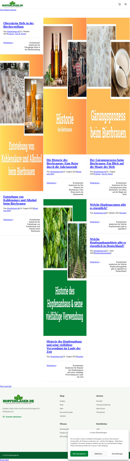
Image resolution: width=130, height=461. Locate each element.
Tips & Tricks (20, 34)
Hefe (61, 408)
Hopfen (80, 356)
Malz (61, 405)
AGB (98, 429)
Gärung (11, 34)
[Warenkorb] (119, 4)
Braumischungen (66, 412)
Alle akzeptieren (79, 454)
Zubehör (63, 416)
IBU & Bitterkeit (65, 436)
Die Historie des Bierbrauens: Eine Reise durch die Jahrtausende (62, 163)
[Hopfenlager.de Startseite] (13, 4)
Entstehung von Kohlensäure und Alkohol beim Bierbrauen (20, 200)
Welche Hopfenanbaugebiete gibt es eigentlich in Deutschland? (108, 242)
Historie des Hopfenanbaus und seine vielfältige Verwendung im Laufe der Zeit (64, 346)
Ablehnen (98, 454)
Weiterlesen (8, 43)
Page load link (5, 386)
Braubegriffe (64, 429)
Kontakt (99, 401)
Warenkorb (100, 412)
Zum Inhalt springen (8, 10)
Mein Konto (100, 408)
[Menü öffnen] (125, 4)
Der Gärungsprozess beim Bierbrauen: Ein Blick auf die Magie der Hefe (107, 163)
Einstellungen (117, 454)
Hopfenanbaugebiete (102, 253)
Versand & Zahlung (103, 405)
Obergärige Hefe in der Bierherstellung (18, 25)
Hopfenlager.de (13, 31)
